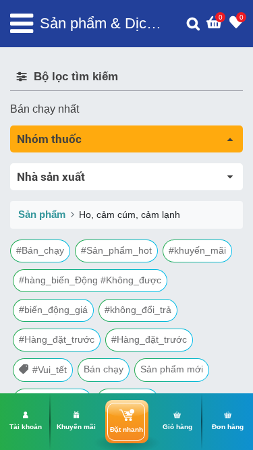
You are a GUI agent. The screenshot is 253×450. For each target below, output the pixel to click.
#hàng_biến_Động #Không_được (90, 280)
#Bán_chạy (40, 250)
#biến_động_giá (53, 309)
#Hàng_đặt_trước (56, 339)
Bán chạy (103, 369)
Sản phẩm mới (171, 369)
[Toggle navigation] (21, 23)
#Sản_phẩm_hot (116, 250)
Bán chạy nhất (44, 109)
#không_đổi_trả (138, 309)
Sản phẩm (41, 214)
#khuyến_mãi (197, 250)
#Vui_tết (49, 369)
